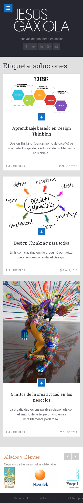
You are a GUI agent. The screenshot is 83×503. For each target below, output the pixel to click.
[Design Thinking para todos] (41, 204)
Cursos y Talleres (23, 498)
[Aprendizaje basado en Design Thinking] (41, 95)
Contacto (43, 498)
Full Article (15, 166)
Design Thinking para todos (41, 243)
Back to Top (73, 498)
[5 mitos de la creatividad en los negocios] (41, 332)
